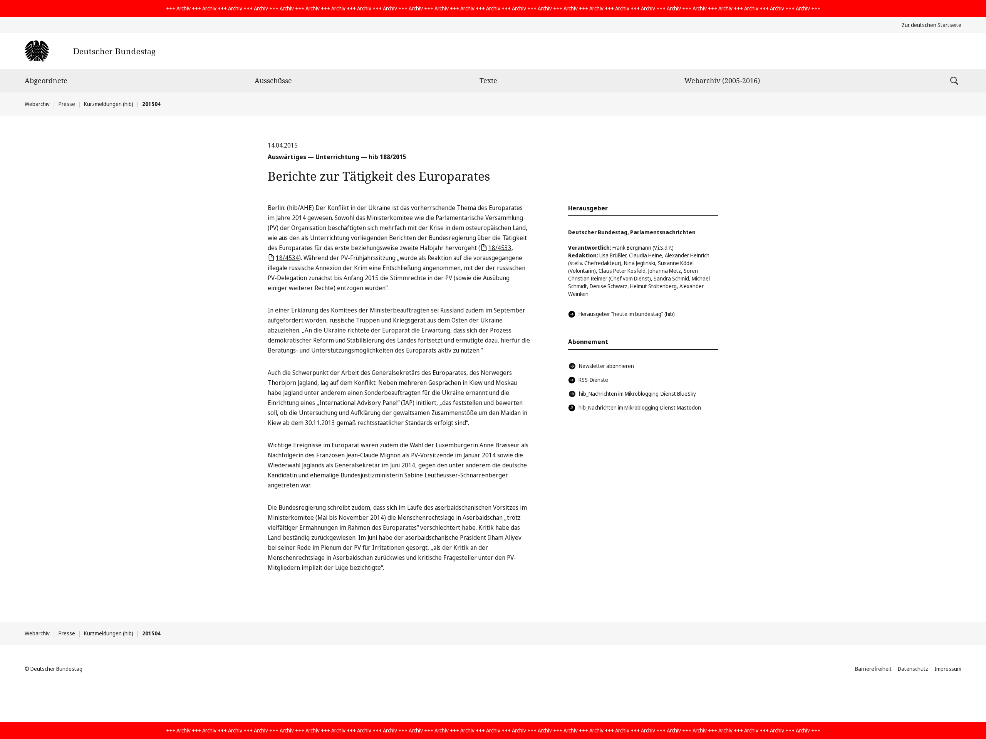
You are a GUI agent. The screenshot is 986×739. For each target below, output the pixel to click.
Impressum (947, 668)
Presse (67, 103)
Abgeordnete (46, 80)
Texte (488, 80)
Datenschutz (913, 668)
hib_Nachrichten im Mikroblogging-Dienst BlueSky (637, 393)
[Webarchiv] (90, 51)
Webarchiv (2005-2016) (722, 80)
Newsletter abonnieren (606, 366)
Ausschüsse (273, 80)
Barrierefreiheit (873, 668)
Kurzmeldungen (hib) (108, 103)
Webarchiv (37, 103)
